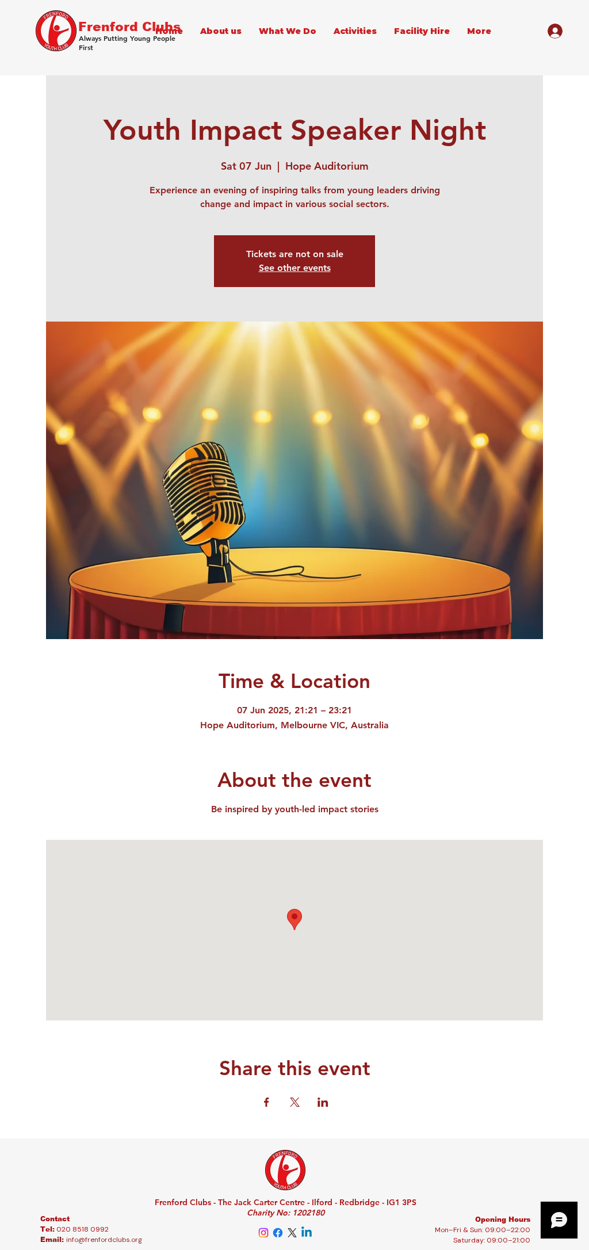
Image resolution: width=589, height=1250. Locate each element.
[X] (292, 1232)
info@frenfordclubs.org (104, 1239)
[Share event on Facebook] (266, 1102)
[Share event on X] (294, 1102)
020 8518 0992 (82, 1229)
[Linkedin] (306, 1232)
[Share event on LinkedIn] (323, 1102)
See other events (295, 267)
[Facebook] (277, 1232)
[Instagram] (263, 1232)
